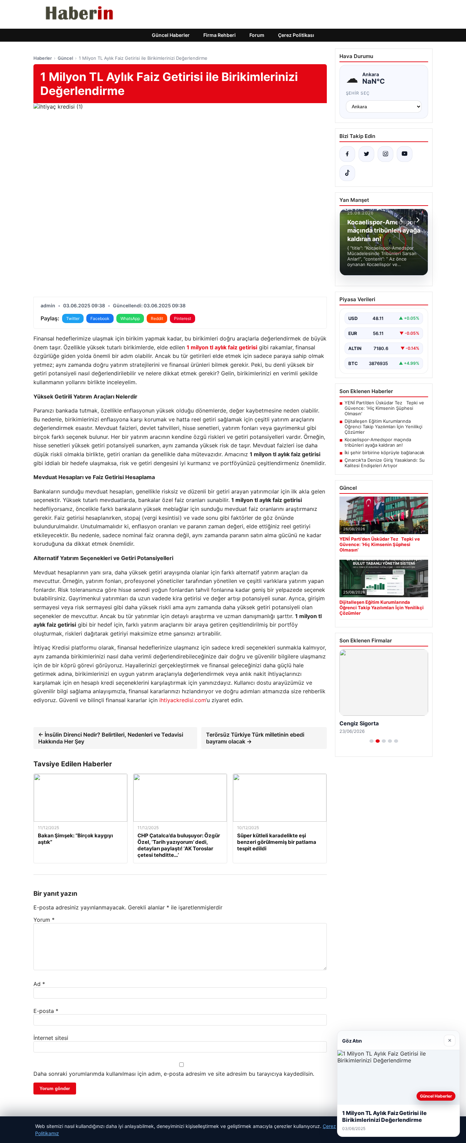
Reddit (157, 318)
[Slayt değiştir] (371, 741)
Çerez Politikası (296, 35)
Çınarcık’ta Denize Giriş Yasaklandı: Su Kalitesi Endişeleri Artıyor (385, 462)
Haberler (42, 58)
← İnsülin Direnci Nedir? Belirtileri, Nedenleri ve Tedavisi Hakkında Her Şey (110, 738)
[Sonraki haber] (417, 220)
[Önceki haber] (402, 220)
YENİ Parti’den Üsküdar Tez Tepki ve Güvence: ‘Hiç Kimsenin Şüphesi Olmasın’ (384, 408)
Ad (39, 983)
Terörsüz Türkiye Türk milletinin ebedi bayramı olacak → (255, 738)
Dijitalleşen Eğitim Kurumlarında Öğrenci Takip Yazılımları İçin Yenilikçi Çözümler (383, 426)
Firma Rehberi (219, 35)
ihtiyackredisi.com (182, 700)
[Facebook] (347, 154)
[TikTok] (347, 173)
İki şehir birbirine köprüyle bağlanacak (384, 452)
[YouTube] (404, 154)
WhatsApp (130, 318)
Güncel (65, 58)
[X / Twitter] (366, 154)
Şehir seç (358, 93)
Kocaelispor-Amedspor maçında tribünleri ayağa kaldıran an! (378, 442)
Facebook (100, 318)
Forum (256, 35)
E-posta (45, 1010)
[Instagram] (385, 154)
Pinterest (182, 318)
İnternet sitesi (50, 1037)
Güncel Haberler (171, 35)
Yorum (44, 919)
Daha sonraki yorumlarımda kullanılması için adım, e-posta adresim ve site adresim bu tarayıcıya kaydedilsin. (173, 1073)
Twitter (72, 318)
